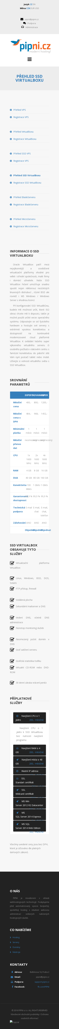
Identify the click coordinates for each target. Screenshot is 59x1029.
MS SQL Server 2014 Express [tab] (30, 815)
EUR (32, 8)
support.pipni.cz (42, 982)
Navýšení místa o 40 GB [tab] (30, 761)
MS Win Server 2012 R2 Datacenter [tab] (30, 804)
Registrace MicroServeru (25, 226)
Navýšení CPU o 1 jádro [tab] (30, 717)
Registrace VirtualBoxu (24, 138)
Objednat (29, 530)
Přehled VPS (19, 109)
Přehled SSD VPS (22, 153)
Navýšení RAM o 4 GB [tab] (30, 750)
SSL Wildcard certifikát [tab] (30, 792)
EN (34, 4)
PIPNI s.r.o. (23, 1010)
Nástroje (16, 952)
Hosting (16, 937)
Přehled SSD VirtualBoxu (26, 175)
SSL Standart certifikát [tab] (30, 781)
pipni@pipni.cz (32, 19)
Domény (16, 947)
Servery (16, 942)
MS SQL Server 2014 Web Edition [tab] (30, 827)
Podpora (32, 23)
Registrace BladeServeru (25, 204)
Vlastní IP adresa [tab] (32, 772)
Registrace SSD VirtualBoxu (27, 182)
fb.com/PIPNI (43, 986)
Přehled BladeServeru (24, 197)
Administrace (31, 27)
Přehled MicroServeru (24, 219)
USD (37, 8)
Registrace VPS (21, 117)
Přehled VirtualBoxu (23, 131)
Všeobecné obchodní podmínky (25, 1014)
